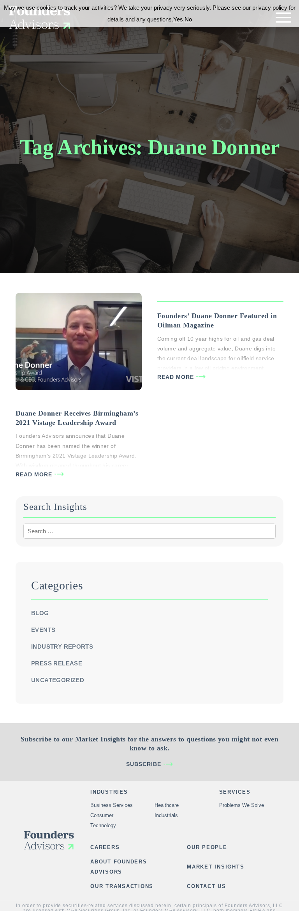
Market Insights (215, 867)
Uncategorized (57, 680)
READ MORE (34, 474)
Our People (207, 847)
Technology (103, 825)
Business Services (111, 805)
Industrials (166, 815)
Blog (40, 613)
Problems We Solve (241, 805)
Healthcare (167, 805)
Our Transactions (121, 886)
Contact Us (206, 886)
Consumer (101, 815)
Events (43, 629)
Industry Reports (62, 646)
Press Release (56, 663)
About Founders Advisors (118, 867)
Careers (105, 847)
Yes (178, 19)
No (188, 19)
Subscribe (143, 764)
